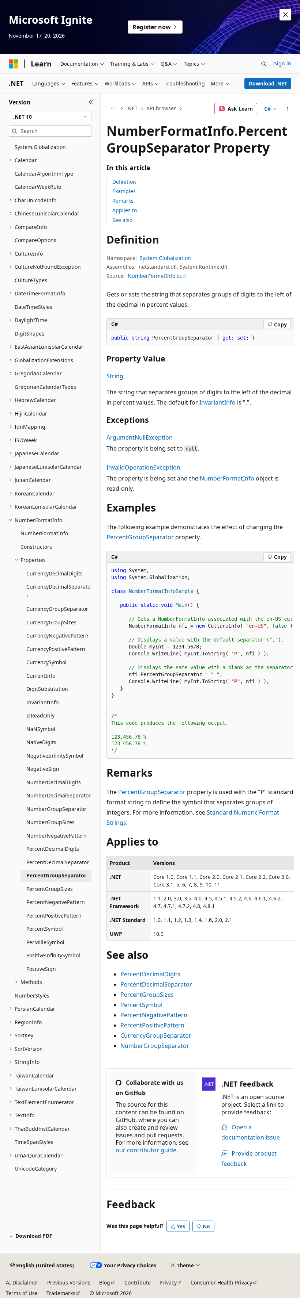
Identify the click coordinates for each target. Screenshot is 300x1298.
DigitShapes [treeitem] (29, 333)
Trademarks (60, 1293)
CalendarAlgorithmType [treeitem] (44, 173)
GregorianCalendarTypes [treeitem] (45, 386)
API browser (161, 108)
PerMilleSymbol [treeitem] (45, 942)
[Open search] (263, 63)
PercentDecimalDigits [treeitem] (52, 848)
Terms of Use (22, 1293)
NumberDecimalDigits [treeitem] (53, 782)
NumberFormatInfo (227, 478)
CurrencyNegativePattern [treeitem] (57, 635)
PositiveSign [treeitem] (41, 968)
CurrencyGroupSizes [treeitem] (51, 622)
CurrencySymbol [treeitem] (46, 662)
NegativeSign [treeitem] (42, 768)
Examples (124, 191)
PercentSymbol (141, 1005)
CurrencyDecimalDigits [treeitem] (54, 573)
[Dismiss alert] (285, 14)
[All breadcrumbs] (112, 109)
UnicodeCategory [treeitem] (36, 1168)
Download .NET (268, 83)
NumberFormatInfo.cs (155, 275)
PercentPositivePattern (152, 1025)
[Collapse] (91, 102)
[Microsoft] (13, 64)
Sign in (282, 63)
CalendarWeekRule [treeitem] (38, 186)
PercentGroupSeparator (140, 537)
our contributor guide (146, 1150)
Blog (104, 1282)
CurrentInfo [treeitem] (40, 675)
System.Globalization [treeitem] (40, 146)
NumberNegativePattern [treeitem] (56, 835)
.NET (132, 108)
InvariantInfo (217, 402)
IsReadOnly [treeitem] (40, 715)
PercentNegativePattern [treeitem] (55, 902)
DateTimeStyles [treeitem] (33, 306)
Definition (124, 181)
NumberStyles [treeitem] (32, 995)
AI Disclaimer (22, 1282)
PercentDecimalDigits (150, 974)
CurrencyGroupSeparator (155, 1035)
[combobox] (50, 117)
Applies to (124, 210)
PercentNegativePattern (153, 1015)
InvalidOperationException (143, 467)
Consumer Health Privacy (221, 1282)
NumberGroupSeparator (154, 1046)
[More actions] (287, 109)
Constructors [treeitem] (36, 546)
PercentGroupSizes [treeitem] (49, 888)
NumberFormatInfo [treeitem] (44, 533)
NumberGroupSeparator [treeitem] (56, 808)
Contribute (137, 1282)
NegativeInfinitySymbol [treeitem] (54, 755)
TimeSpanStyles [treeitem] (34, 1141)
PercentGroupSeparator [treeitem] (56, 875)
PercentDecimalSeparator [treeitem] (57, 862)
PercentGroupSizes (147, 995)
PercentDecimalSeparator (156, 984)
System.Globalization (165, 257)
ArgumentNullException (139, 437)
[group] (200, 661)
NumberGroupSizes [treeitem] (50, 822)
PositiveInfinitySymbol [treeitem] (53, 955)
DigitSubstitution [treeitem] (47, 688)
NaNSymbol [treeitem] (40, 728)
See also (122, 220)
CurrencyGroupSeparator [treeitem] (57, 608)
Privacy (168, 1282)
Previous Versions (68, 1282)
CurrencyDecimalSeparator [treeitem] (58, 591)
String (114, 376)
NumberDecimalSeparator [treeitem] (58, 795)
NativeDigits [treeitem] (41, 742)
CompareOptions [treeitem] (35, 240)
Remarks (123, 200)
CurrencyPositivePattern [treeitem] (55, 649)
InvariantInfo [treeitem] (42, 702)
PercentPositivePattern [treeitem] (54, 915)
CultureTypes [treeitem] (31, 280)
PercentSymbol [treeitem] (44, 928)
